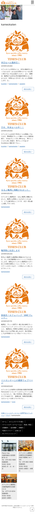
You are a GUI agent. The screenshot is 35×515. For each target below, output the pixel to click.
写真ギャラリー (7, 431)
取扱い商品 (27, 425)
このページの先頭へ (32, 509)
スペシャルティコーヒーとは (12, 425)
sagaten (22, 84)
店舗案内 (5, 428)
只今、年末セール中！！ (12, 127)
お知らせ (18, 431)
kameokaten (13, 84)
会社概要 (14, 428)
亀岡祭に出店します (10, 250)
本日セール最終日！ (10, 62)
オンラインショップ (9, 433)
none (13, 402)
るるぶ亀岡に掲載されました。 (16, 190)
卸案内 (21, 428)
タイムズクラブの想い (16, 422)
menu (32, 2)
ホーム (4, 422)
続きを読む (27, 89)
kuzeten (4, 84)
